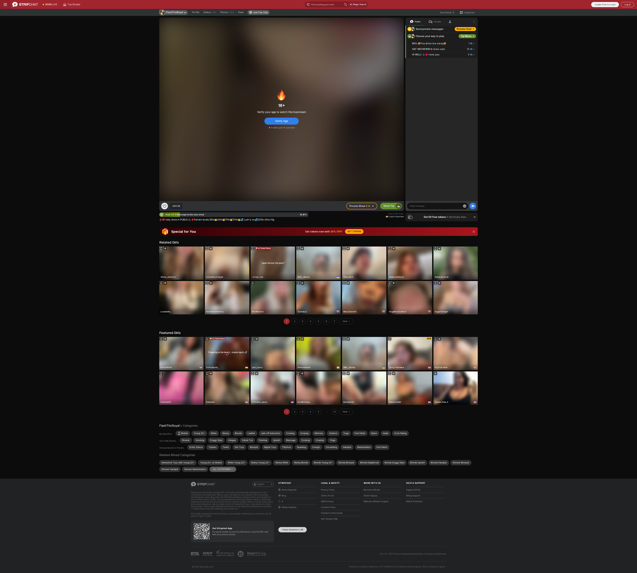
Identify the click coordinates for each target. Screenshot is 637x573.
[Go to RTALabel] (195, 554)
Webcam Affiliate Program (376, 501)
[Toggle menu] (5, 4)
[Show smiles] (465, 206)
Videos (209, 12)
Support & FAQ (413, 490)
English (260, 484)
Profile (195, 12)
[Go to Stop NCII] (257, 554)
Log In (627, 4)
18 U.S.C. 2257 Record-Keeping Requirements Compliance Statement (413, 554)
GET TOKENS (354, 231)
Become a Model (372, 490)
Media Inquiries (289, 507)
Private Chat (464, 29)
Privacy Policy (328, 490)
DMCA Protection (414, 501)
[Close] (474, 232)
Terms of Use (327, 496)
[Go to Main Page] (25, 4)
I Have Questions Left (292, 529)
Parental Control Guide (332, 513)
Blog (284, 496)
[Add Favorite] (164, 206)
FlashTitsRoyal (169, 425)
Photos (227, 12)
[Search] (345, 4)
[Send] (472, 206)
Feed (241, 12)
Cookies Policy (328, 507)
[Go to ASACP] (208, 554)
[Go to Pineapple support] (240, 554)
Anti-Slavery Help (329, 519)
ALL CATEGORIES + (223, 469)
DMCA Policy (327, 501)
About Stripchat (289, 490)
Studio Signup (370, 496)
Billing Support (413, 496)
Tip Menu (465, 36)
